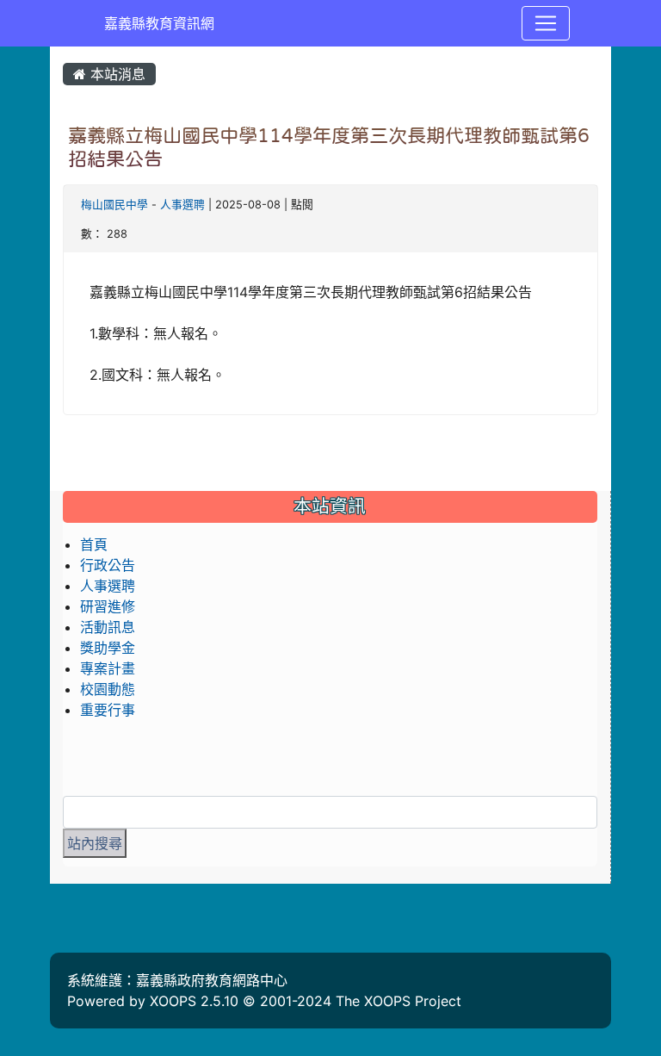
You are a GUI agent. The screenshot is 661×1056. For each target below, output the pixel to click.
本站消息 (115, 74)
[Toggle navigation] (546, 23)
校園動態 (107, 689)
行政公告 (107, 565)
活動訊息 (107, 627)
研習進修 (107, 606)
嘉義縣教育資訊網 (159, 23)
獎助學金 (107, 647)
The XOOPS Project (398, 1000)
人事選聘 (182, 204)
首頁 (94, 544)
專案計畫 (107, 668)
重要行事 (107, 709)
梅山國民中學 (114, 204)
